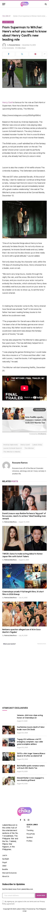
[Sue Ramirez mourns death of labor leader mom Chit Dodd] (8, 730)
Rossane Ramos (14, 45)
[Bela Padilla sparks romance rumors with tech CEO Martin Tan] (8, 768)
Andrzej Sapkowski (10, 445)
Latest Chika (8, 22)
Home (15, 16)
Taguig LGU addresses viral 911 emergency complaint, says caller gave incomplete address (30, 741)
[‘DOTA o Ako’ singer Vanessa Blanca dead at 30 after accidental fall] (8, 756)
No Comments (9, 48)
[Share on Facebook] (8, 54)
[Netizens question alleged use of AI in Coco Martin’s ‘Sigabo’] (24, 614)
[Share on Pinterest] (35, 54)
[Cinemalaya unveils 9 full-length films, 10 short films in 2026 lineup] (24, 576)
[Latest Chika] (24, 4)
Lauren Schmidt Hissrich (12, 448)
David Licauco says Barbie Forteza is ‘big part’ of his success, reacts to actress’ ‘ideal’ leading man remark (24, 516)
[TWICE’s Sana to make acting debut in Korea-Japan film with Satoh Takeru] (24, 538)
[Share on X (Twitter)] (22, 54)
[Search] (45, 4)
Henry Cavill (7, 102)
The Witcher (29, 448)
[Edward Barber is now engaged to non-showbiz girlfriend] (8, 781)
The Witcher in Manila (11, 452)
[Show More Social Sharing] (44, 54)
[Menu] (3, 4)
